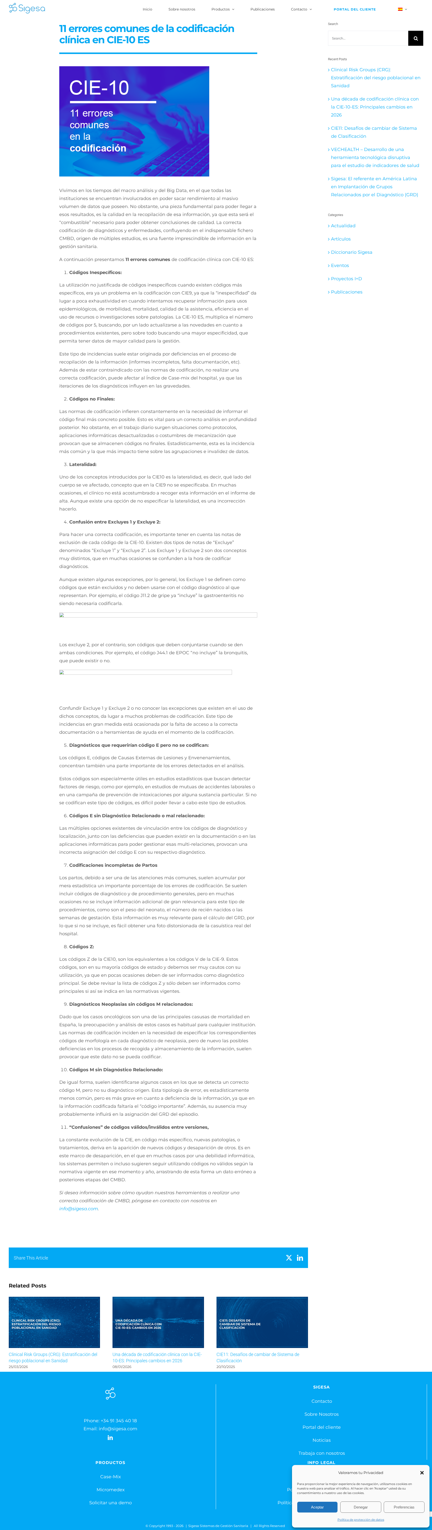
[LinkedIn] (110, 1437)
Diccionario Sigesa (351, 252)
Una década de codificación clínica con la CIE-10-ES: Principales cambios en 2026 (158, 1322)
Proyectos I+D (346, 279)
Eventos (340, 265)
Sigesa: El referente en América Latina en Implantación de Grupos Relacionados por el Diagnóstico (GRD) (374, 187)
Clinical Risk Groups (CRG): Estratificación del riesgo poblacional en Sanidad (54, 1322)
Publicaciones (346, 292)
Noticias (321, 1440)
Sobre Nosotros (321, 1414)
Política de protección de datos (361, 1520)
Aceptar (317, 1507)
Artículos (341, 239)
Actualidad (343, 225)
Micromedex (110, 1489)
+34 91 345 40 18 (119, 1421)
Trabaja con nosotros (321, 1453)
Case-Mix (110, 1477)
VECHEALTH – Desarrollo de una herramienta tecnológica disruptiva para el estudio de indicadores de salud (375, 157)
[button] (422, 1472)
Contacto (322, 1401)
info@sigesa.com (78, 1209)
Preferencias (404, 1507)
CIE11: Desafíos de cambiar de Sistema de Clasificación (262, 1322)
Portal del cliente (321, 1427)
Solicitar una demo (110, 1503)
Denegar (361, 1507)
